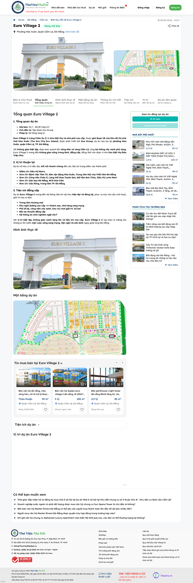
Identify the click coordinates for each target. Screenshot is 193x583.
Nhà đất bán (58, 7)
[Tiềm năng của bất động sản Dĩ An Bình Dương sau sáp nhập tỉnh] (138, 227)
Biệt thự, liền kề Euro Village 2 (66, 20)
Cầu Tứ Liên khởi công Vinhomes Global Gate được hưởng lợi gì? (160, 247)
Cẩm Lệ (43, 20)
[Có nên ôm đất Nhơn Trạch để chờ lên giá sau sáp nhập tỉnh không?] (138, 216)
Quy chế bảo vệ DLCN (151, 546)
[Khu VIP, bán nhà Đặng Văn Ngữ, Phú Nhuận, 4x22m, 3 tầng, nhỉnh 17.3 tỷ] (138, 144)
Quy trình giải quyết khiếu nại (155, 539)
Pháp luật (103, 543)
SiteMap (102, 535)
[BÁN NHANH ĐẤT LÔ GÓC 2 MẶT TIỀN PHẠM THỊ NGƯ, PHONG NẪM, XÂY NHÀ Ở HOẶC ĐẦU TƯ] (138, 156)
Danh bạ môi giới (106, 562)
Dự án (92, 7)
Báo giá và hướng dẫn (108, 539)
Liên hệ (145, 531)
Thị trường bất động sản (109, 551)
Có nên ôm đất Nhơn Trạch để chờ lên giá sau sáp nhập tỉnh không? (161, 216)
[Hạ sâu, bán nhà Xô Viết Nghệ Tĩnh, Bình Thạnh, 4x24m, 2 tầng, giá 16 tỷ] (138, 179)
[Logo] (18, 7)
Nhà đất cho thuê (77, 7)
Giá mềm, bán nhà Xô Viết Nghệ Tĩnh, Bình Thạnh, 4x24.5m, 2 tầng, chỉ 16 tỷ (159, 166)
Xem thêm (173, 198)
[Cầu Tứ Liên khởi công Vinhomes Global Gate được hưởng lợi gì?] (138, 247)
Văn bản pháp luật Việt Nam (111, 547)
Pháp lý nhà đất (106, 558)
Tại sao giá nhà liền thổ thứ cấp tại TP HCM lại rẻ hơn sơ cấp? (162, 236)
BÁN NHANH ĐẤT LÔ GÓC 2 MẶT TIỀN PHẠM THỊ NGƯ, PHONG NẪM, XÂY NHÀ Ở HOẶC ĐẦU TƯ (160, 154)
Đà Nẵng (31, 20)
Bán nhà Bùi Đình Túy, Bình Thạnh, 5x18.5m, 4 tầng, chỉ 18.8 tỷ (162, 189)
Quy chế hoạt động (150, 535)
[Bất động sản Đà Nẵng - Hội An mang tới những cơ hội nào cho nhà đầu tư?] (138, 258)
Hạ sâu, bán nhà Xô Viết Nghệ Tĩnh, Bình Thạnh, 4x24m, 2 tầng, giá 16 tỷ (161, 178)
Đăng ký (160, 7)
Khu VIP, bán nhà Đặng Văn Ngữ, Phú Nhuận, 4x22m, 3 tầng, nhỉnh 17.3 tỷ (160, 143)
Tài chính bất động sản (108, 554)
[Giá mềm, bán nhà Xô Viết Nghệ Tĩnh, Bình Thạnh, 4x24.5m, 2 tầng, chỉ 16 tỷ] (138, 168)
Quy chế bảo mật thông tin (154, 542)
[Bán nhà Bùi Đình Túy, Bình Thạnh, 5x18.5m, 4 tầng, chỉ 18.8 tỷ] (138, 191)
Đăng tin (175, 7)
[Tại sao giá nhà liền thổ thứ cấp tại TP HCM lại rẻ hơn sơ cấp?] (138, 237)
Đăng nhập (143, 7)
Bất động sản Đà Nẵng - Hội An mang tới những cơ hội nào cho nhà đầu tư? (161, 258)
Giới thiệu (103, 531)
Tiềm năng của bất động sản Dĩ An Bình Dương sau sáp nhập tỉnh (162, 227)
